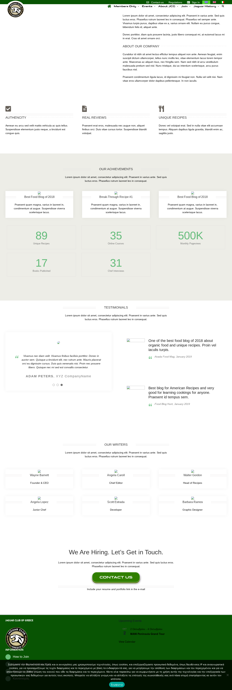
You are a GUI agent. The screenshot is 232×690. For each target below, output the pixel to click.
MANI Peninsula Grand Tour (147, 634)
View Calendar (127, 641)
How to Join (21, 656)
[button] (223, 6)
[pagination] (54, 385)
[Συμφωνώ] (227, 675)
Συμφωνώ (117, 684)
